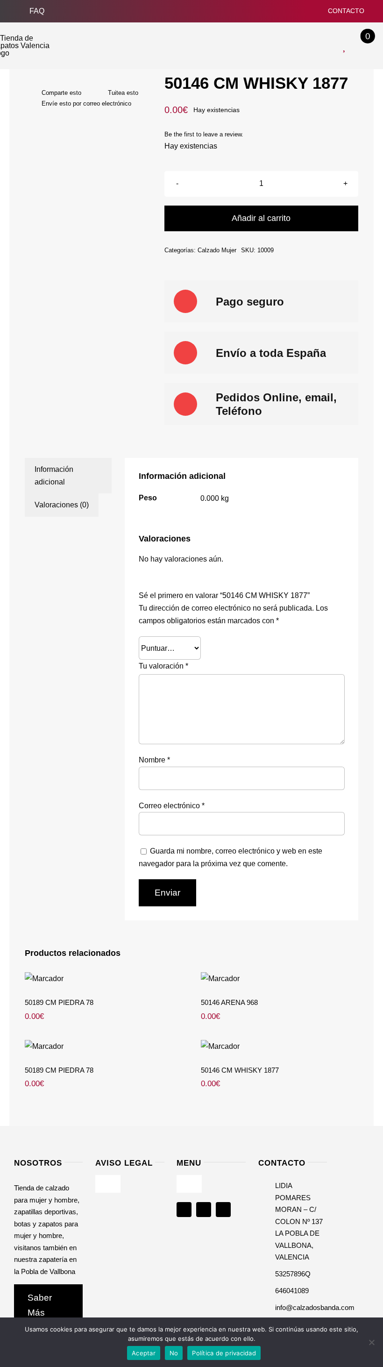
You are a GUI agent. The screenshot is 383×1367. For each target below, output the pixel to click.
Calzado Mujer (217, 250)
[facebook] (184, 1209)
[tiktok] (223, 1209)
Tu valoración (163, 666)
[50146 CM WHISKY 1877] (279, 1046)
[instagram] (203, 1209)
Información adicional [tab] (54, 475)
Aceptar (144, 1353)
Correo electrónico (172, 806)
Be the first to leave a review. (203, 134)
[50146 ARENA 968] (279, 978)
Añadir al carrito (261, 218)
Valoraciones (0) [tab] (62, 505)
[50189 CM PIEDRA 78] (103, 978)
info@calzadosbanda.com (315, 1307)
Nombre (154, 760)
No (174, 1353)
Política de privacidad (224, 1353)
